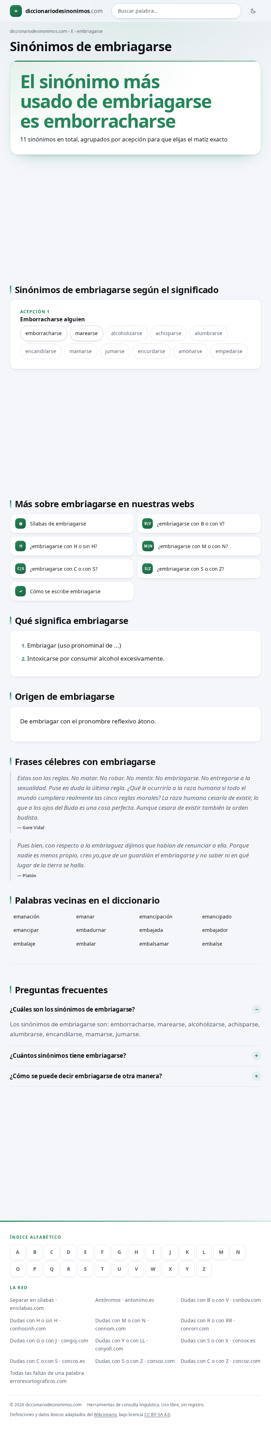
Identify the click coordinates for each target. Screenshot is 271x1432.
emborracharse (43, 333)
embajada (151, 930)
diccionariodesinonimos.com (38, 31)
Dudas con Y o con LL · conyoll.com (121, 1344)
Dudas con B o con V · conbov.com (221, 1300)
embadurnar (91, 930)
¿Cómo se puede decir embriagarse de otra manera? (86, 1076)
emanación (26, 916)
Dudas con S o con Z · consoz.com (135, 1361)
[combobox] (176, 11)
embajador (215, 930)
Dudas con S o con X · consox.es (218, 1340)
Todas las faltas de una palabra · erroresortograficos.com (48, 1377)
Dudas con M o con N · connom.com (122, 1324)
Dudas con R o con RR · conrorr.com (208, 1324)
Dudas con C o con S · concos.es (47, 1361)
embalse (212, 943)
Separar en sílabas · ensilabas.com (33, 1304)
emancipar (26, 930)
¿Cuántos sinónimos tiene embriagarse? (68, 1055)
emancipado (216, 916)
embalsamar (154, 943)
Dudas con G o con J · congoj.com (49, 1340)
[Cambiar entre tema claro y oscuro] (253, 11)
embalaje (24, 943)
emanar (85, 916)
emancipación (156, 916)
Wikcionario (105, 1415)
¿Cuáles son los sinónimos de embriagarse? (72, 1009)
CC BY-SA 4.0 (157, 1415)
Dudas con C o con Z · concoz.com (220, 1361)
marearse (86, 333)
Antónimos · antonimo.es (124, 1300)
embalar (86, 943)
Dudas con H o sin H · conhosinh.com (35, 1324)
